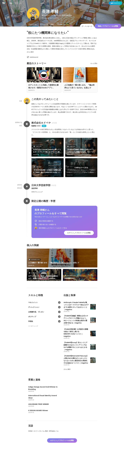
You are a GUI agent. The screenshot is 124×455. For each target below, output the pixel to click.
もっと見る (93, 63)
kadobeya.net (34, 57)
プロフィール (32, 24)
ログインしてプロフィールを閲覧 (79, 233)
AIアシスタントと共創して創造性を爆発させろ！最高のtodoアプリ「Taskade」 (43, 277)
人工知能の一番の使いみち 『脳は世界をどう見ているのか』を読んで (53, 263)
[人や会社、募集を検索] (104, 3)
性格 (52, 24)
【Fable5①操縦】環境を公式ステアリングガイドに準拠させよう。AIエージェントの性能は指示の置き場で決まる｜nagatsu (81, 150)
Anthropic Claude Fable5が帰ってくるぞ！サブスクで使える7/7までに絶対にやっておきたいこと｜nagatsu (47, 150)
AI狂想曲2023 (69, 278)
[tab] (32, 24)
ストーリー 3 (44, 24)
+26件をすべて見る (81, 167)
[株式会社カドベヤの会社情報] (27, 124)
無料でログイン (115, 3)
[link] (47, 147)
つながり (59, 24)
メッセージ (88, 26)
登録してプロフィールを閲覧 (108, 26)
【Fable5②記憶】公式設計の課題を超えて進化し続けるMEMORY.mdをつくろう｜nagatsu (47, 171)
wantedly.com (35, 259)
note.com (39, 146)
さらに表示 (30, 52)
